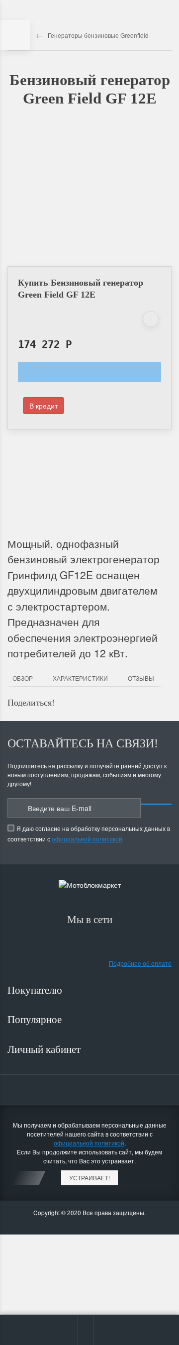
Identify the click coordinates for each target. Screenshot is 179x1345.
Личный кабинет (45, 1049)
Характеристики (80, 678)
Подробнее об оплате (140, 963)
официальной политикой (87, 838)
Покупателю (36, 990)
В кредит (43, 406)
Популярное (35, 1020)
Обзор (22, 678)
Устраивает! (89, 1177)
